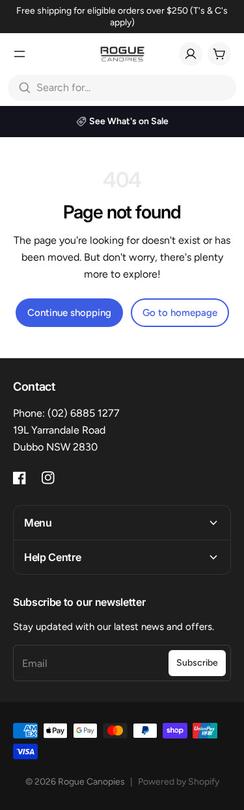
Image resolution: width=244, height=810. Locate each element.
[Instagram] (48, 477)
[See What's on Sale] (122, 121)
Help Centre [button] (52, 557)
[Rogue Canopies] (122, 54)
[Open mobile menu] (19, 54)
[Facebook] (19, 477)
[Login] (190, 54)
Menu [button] (38, 522)
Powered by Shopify (178, 781)
